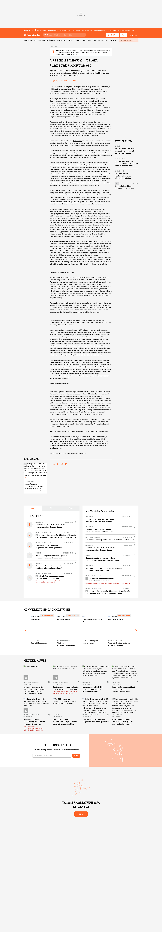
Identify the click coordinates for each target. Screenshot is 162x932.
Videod (70, 40)
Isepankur (104, 330)
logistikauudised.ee (99, 30)
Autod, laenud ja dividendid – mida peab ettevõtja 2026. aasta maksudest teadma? (122, 721)
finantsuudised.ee (53, 30)
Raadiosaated (61, 40)
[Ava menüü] (32, 30)
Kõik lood (33, 40)
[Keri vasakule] (25, 478)
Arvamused (40, 563)
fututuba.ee (102, 93)
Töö (94, 40)
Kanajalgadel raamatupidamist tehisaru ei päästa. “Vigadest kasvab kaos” (124, 689)
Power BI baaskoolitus (39, 643)
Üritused (52, 40)
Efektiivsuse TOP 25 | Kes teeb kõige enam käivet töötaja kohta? (123, 176)
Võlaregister (87, 40)
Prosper (75, 330)
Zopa (86, 330)
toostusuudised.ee (87, 30)
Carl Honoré (77, 141)
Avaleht (26, 40)
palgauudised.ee (41, 30)
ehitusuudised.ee (111, 30)
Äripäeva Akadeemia (63, 640)
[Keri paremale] (45, 478)
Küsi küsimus (43, 40)
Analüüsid (39, 522)
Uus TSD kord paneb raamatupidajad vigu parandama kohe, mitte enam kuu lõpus (126, 163)
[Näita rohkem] (133, 30)
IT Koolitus (35, 640)
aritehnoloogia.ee (65, 30)
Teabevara (77, 40)
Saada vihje (112, 40)
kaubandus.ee (76, 30)
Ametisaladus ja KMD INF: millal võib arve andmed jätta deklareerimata (125, 151)
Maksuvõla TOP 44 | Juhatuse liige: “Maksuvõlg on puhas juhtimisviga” (34, 721)
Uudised (38, 553)
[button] (52, 756)
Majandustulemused (43, 532)
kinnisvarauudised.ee (124, 30)
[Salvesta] (75, 522)
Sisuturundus (102, 40)
